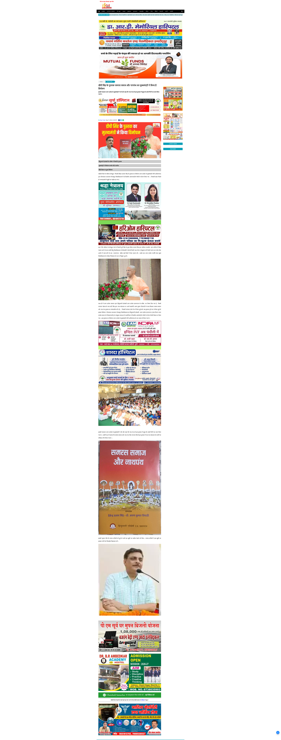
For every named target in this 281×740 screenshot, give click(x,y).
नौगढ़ (152, 11)
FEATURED (173, 321)
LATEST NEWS (173, 144)
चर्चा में (166, 11)
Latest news (111, 11)
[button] (99, 11)
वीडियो (156, 11)
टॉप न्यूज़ (118, 11)
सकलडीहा (141, 11)
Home (101, 81)
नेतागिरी (171, 11)
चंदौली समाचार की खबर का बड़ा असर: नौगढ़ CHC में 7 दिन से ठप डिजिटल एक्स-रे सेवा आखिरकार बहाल (171, 347)
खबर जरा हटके (109, 81)
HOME (103, 11)
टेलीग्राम (143, 700)
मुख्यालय (129, 11)
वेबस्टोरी (161, 11)
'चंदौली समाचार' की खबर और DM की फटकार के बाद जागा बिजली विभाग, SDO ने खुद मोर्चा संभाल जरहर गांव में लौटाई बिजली (172, 334)
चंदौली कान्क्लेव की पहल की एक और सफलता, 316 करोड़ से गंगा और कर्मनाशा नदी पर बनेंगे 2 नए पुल (172, 341)
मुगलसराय (135, 11)
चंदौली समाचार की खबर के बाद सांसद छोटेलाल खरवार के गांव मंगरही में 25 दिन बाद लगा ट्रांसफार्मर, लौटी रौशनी (172, 327)
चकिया (147, 11)
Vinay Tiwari (102, 120)
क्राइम (124, 11)
